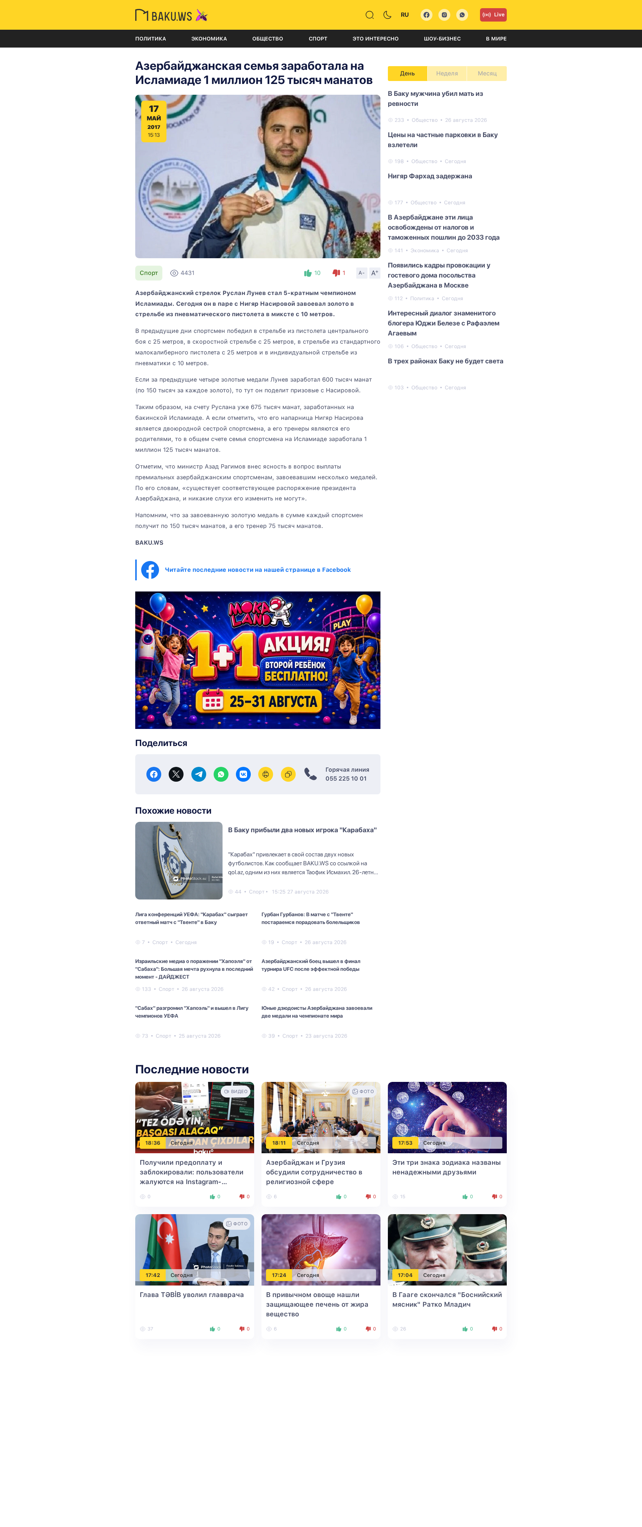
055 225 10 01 (346, 778)
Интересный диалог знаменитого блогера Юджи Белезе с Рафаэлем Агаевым (443, 323)
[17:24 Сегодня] (321, 1249)
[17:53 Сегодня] (447, 1117)
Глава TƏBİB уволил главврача (192, 1295)
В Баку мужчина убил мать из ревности (435, 98)
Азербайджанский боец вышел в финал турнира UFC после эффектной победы (311, 965)
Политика (150, 39)
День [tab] (407, 73)
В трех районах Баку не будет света (445, 361)
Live (499, 14)
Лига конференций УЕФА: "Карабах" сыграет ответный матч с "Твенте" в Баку (191, 918)
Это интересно (376, 39)
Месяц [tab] (487, 73)
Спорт (318, 39)
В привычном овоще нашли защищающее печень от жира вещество (317, 1304)
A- (362, 273)
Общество (267, 39)
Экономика (209, 39)
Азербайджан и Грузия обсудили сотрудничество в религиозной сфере (314, 1172)
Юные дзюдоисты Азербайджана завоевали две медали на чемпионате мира (317, 1012)
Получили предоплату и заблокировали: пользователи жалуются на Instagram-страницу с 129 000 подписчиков (191, 1181)
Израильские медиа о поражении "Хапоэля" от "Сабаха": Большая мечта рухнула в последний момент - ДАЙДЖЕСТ (194, 969)
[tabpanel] (447, 240)
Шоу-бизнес (442, 39)
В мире (496, 39)
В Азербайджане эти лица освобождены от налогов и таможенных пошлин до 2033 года (444, 227)
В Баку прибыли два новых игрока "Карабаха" (302, 830)
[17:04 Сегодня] (447, 1249)
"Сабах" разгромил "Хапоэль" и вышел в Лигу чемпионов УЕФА (192, 1012)
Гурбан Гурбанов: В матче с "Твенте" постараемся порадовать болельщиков (311, 918)
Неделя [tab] (447, 73)
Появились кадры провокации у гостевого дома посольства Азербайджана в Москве (439, 275)
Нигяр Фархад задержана (430, 176)
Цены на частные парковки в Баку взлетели (443, 140)
